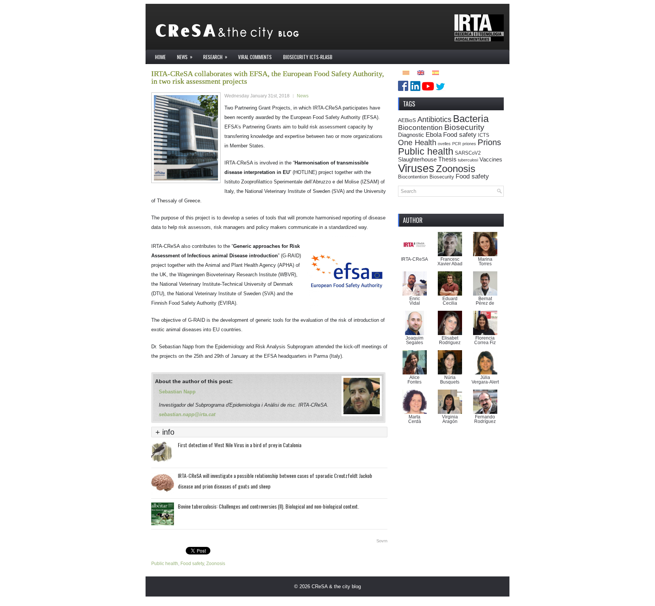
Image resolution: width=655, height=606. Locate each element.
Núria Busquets (449, 380)
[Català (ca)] (406, 72)
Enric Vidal (414, 301)
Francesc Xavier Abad (449, 261)
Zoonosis (215, 563)
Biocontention (420, 128)
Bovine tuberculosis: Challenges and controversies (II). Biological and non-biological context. (268, 506)
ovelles (444, 143)
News (185, 57)
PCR (456, 143)
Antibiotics (434, 119)
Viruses (416, 168)
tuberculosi (468, 160)
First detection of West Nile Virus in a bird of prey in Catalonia (239, 445)
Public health (164, 563)
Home (160, 57)
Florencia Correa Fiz (485, 340)
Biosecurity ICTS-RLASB (307, 57)
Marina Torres (485, 261)
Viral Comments (255, 57)
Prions (489, 142)
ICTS (483, 135)
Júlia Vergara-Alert (485, 380)
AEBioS (407, 120)
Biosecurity (464, 127)
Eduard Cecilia (450, 301)
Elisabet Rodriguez (450, 340)
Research (215, 57)
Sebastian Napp (177, 392)
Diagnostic (411, 135)
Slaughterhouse (417, 159)
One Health (417, 142)
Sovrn (381, 541)
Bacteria (471, 118)
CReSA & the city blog (336, 586)
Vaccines (490, 159)
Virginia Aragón (450, 419)
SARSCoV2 (468, 153)
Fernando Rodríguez (485, 419)
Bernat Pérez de (485, 301)
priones (469, 143)
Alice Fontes (414, 380)
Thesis (447, 159)
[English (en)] (420, 72)
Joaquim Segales (414, 340)
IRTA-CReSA (414, 259)
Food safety (192, 563)
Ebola (434, 134)
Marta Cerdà (414, 419)
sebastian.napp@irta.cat (187, 414)
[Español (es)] (435, 72)
